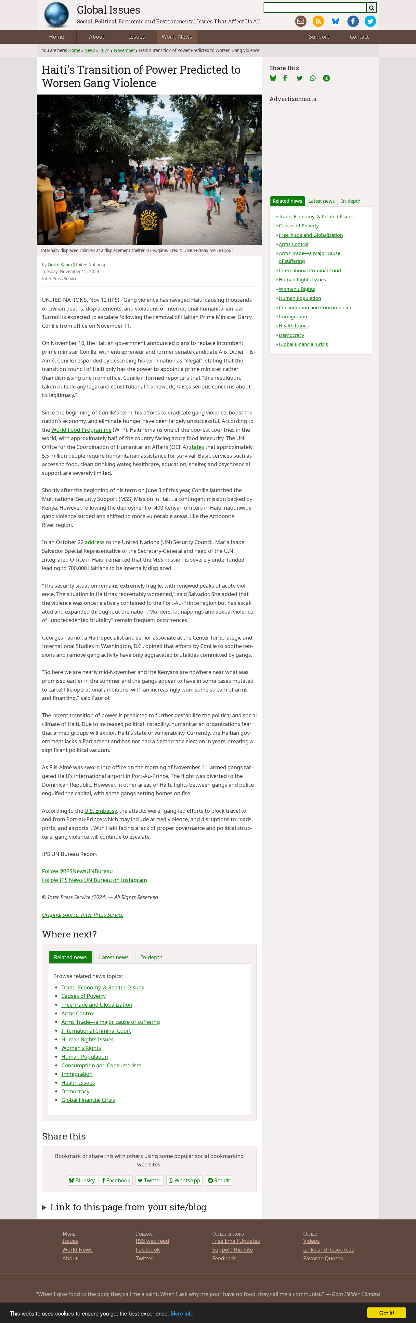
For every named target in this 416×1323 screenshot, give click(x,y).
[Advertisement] (320, 144)
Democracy (75, 1091)
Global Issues (108, 9)
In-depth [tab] (151, 957)
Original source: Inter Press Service (83, 914)
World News (177, 36)
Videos (311, 1240)
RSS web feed (152, 1240)
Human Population (84, 1056)
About (96, 36)
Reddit (221, 1180)
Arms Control (78, 1013)
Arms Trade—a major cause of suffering (110, 1021)
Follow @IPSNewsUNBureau (77, 871)
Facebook (117, 1180)
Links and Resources (328, 1249)
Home (56, 36)
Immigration (77, 1073)
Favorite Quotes (323, 1258)
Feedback (224, 1258)
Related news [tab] (70, 957)
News (89, 50)
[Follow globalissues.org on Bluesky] (336, 21)
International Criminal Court (96, 1030)
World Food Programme (81, 429)
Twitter (152, 1180)
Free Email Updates (236, 1240)
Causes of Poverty (83, 995)
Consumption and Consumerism (101, 1065)
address (95, 542)
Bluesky (84, 1180)
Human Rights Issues (87, 1039)
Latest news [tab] (114, 957)
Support (319, 36)
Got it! (386, 1313)
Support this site (232, 1249)
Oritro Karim (60, 265)
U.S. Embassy (100, 810)
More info (182, 1313)
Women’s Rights (81, 1047)
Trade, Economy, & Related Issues (102, 987)
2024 (104, 50)
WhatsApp (186, 1180)
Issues (137, 36)
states (196, 447)
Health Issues (78, 1082)
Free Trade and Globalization (96, 1004)
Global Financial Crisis (88, 1099)
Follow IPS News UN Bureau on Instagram (94, 880)
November (124, 50)
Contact (359, 36)
